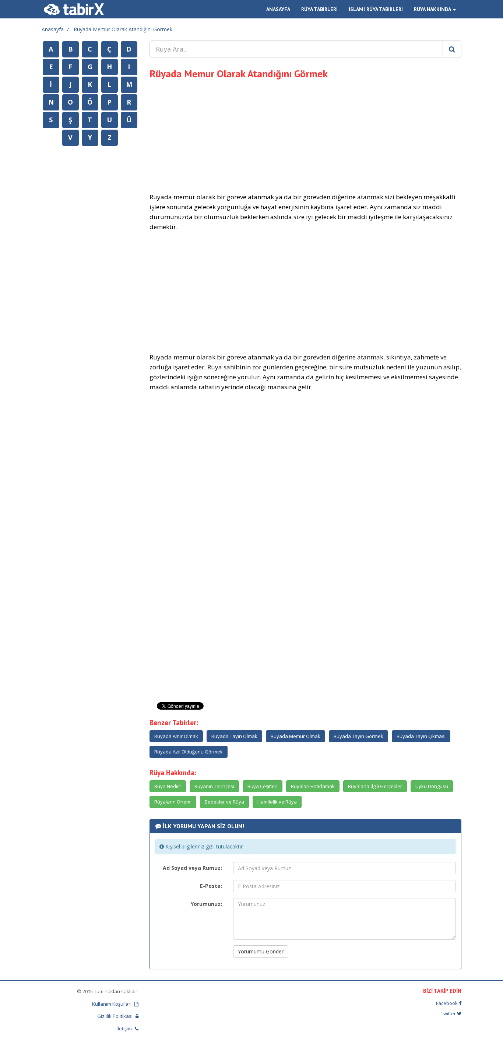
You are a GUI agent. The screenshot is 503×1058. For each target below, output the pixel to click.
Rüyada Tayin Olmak (234, 736)
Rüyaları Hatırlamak (313, 786)
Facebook (447, 1003)
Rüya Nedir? (167, 786)
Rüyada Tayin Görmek (358, 736)
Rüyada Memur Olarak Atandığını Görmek (123, 29)
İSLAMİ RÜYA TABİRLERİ (376, 9)
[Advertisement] (306, 134)
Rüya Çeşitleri (262, 786)
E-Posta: (211, 885)
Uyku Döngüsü (431, 786)
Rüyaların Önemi (172, 801)
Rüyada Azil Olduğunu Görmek (188, 751)
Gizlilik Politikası (115, 1016)
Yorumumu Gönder (261, 951)
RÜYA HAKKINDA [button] (433, 9)
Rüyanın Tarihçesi (214, 786)
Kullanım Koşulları (112, 1004)
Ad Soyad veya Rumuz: (192, 867)
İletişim (124, 1028)
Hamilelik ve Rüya (277, 801)
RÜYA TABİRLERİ (319, 9)
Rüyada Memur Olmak (295, 736)
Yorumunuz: (206, 903)
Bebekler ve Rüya (224, 801)
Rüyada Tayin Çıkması (421, 736)
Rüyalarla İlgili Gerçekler (375, 786)
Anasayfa (53, 29)
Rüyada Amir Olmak (176, 736)
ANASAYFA (278, 9)
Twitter (449, 1013)
